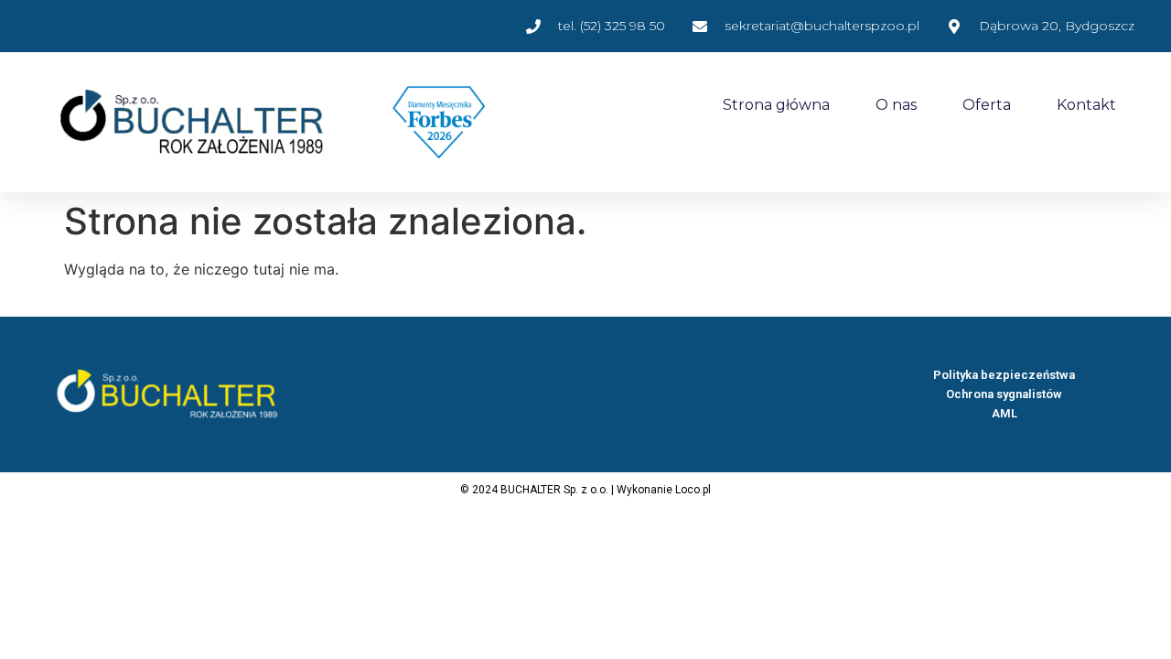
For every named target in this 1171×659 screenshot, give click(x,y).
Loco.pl (693, 489)
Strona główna (776, 104)
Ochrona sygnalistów (1004, 394)
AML (1004, 413)
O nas (896, 104)
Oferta (986, 104)
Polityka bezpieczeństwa (1004, 375)
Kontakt (1086, 104)
